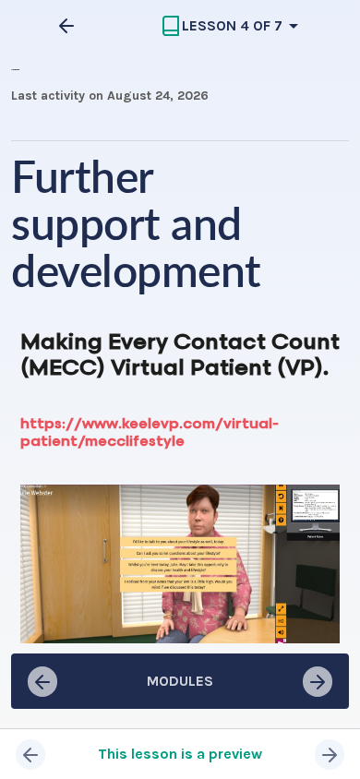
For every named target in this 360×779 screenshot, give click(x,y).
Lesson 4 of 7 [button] (232, 25)
